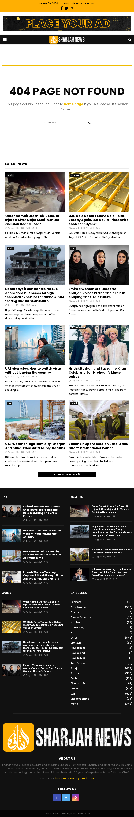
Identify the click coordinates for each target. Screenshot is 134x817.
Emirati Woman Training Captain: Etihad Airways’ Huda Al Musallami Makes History (43, 575)
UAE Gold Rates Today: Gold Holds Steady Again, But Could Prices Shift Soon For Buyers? (98, 220)
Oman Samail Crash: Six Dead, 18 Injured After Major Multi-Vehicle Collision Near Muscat (32, 220)
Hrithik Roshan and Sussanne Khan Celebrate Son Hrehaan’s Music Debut (97, 372)
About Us (77, 3)
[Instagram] (75, 797)
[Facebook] (57, 797)
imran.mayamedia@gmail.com (74, 778)
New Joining (78, 648)
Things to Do (78, 683)
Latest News (16, 164)
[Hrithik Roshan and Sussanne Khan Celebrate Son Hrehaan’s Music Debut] (99, 345)
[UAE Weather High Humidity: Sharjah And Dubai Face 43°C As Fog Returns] (35, 420)
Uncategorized (79, 698)
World (10, 175)
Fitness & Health (80, 617)
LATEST (74, 637)
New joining (77, 653)
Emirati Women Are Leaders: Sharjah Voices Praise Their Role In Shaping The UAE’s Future (97, 293)
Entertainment (78, 328)
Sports (74, 673)
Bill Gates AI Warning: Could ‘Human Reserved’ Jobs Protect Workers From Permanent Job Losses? (112, 572)
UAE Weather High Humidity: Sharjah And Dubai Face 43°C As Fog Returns (35, 446)
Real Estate (77, 663)
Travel (74, 688)
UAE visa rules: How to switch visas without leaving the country (33, 370)
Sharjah (75, 668)
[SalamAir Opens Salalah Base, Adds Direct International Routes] (99, 420)
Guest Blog (77, 627)
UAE (73, 248)
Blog (66, 3)
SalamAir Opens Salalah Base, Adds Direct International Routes (98, 446)
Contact (90, 3)
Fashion (75, 612)
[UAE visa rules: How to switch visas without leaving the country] (35, 345)
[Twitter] (66, 797)
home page (73, 104)
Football (75, 622)
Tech (73, 678)
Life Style (75, 643)
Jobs (73, 632)
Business (75, 175)
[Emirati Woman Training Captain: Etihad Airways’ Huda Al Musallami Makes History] (11, 577)
